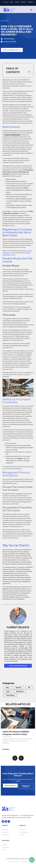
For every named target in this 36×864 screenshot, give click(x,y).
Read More (6, 749)
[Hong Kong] (23, 2)
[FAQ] (18, 850)
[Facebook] (3, 821)
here (20, 458)
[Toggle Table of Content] (28, 71)
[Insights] (18, 844)
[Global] (11, 2)
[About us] (26, 829)
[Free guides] (18, 847)
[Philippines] (30, 2)
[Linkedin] (6, 821)
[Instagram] (9, 821)
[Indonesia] (17, 2)
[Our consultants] (26, 832)
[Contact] (26, 834)
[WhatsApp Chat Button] (31, 859)
